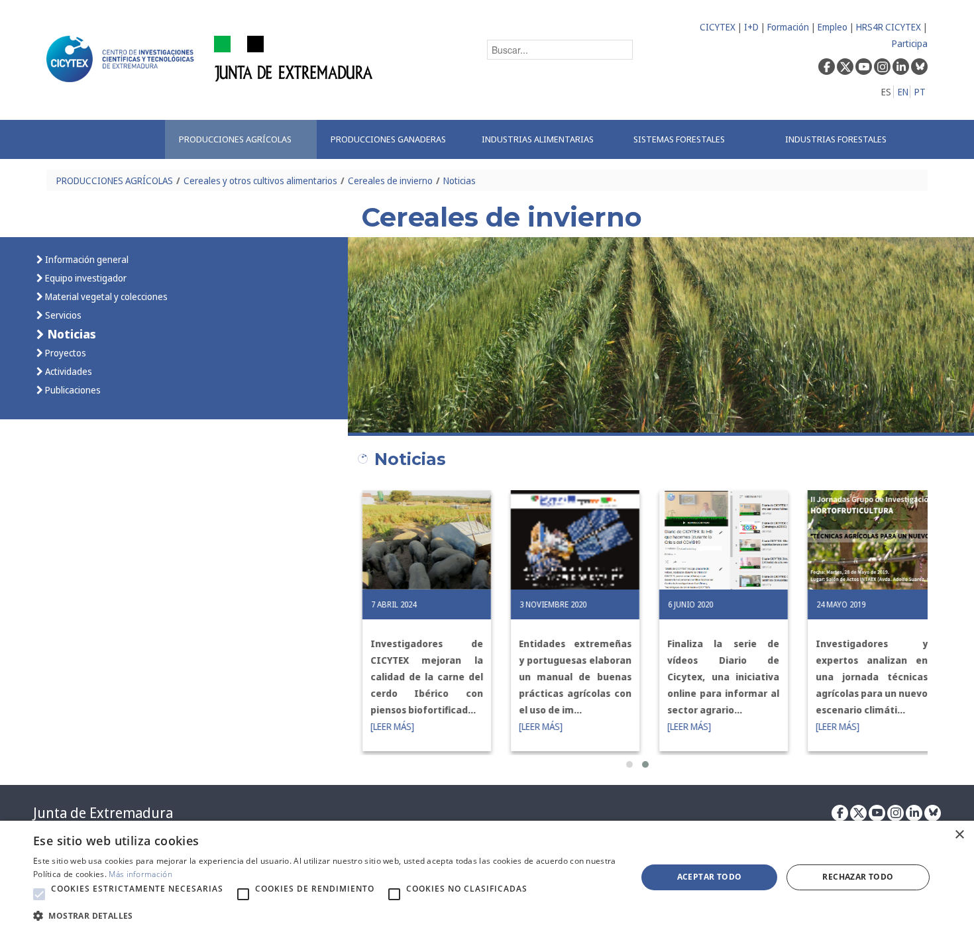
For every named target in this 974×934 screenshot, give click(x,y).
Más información (140, 874)
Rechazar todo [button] (857, 876)
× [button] (959, 835)
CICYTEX (717, 27)
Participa (910, 43)
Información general (86, 259)
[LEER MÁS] (381, 726)
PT (920, 91)
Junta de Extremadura (103, 813)
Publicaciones (72, 390)
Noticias (459, 180)
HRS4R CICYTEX (888, 27)
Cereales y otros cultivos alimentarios (260, 180)
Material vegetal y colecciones (105, 296)
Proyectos (64, 352)
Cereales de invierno (390, 180)
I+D (751, 27)
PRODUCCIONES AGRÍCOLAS (114, 180)
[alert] (487, 877)
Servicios (62, 315)
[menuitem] (241, 139)
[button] (629, 764)
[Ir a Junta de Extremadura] (294, 58)
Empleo (832, 27)
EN (903, 91)
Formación (788, 27)
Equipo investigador (85, 278)
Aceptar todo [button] (709, 876)
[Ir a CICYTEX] (122, 59)
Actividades (67, 371)
